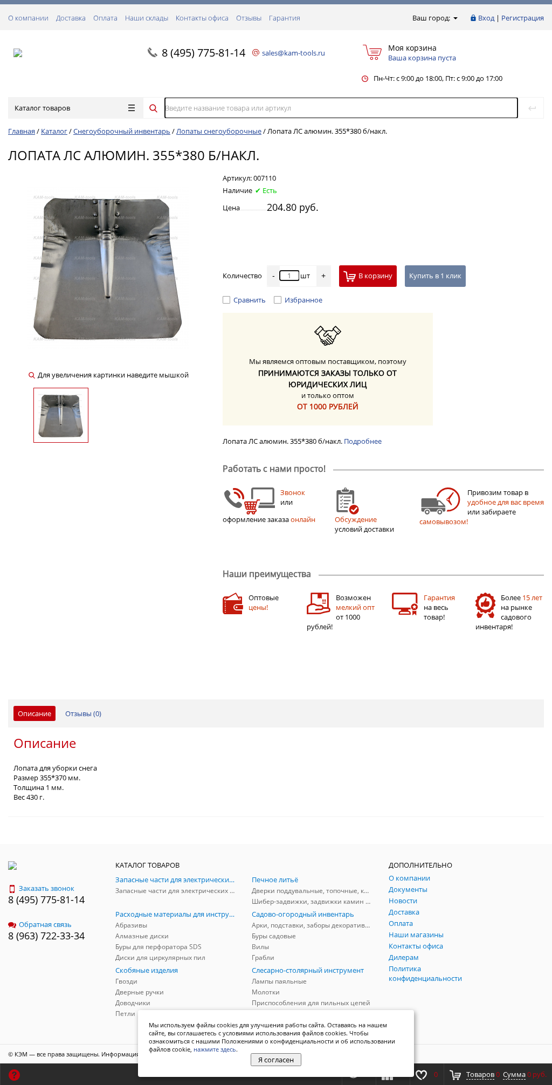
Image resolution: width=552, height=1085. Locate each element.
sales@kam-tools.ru (293, 53)
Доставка (71, 18)
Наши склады (146, 18)
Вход (486, 18)
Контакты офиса (202, 18)
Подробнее (363, 441)
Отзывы (248, 18)
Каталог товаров (42, 108)
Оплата (105, 18)
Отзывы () (83, 713)
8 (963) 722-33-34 (46, 935)
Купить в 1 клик (435, 275)
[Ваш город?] (455, 18)
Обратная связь (45, 924)
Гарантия (284, 18)
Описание (34, 713)
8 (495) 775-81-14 (203, 52)
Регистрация (522, 18)
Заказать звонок (46, 888)
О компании (28, 18)
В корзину (375, 275)
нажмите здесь (215, 1049)
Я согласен (276, 1060)
